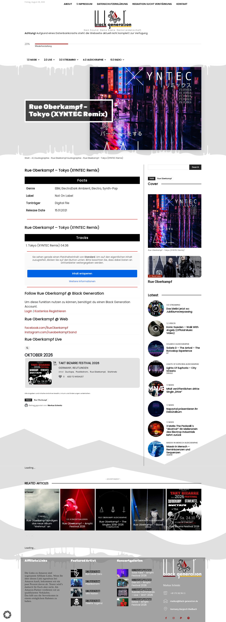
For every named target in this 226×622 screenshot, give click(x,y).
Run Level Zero (94, 574)
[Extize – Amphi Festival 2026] (122, 602)
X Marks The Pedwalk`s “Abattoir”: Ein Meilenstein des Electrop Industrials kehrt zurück (182, 430)
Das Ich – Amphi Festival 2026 (141, 584)
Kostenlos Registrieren (50, 311)
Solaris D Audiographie (177, 344)
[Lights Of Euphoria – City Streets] (156, 369)
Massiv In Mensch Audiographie (182, 443)
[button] (7, 614)
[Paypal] (181, 618)
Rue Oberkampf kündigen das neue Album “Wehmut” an (42, 523)
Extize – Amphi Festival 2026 (140, 603)
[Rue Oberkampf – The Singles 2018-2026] (113, 510)
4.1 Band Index (155, 276)
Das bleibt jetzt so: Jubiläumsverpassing (179, 310)
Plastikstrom (93, 584)
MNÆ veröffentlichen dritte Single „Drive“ (182, 390)
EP (167, 353)
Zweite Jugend (94, 603)
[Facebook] (166, 618)
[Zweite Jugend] (76, 602)
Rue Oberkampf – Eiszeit (148, 524)
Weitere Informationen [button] (82, 281)
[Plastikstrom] (76, 583)
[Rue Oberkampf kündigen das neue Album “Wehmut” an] (42, 510)
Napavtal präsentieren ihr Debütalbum (182, 410)
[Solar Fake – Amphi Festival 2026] (122, 573)
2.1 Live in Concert (184, 522)
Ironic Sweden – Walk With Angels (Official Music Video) (182, 330)
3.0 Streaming (173, 305)
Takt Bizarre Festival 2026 (184, 526)
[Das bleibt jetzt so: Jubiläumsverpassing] (156, 309)
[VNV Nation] (76, 592)
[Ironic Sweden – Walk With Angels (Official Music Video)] (156, 328)
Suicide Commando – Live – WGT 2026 (143, 593)
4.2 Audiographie (40, 158)
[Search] (27, 348)
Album (169, 455)
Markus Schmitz (55, 405)
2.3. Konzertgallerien (77, 519)
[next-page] (32, 536)
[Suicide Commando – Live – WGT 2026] (122, 592)
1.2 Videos (171, 323)
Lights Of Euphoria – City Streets (181, 369)
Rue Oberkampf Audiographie (66, 158)
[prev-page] (27, 536)
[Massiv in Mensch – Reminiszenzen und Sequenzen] (156, 449)
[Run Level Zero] (76, 573)
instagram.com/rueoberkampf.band (51, 332)
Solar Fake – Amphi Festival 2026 (143, 574)
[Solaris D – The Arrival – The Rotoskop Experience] (156, 349)
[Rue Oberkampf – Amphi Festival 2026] (77, 510)
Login (28, 311)
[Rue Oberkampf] (174, 266)
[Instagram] (173, 618)
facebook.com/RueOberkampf (46, 328)
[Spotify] (188, 618)
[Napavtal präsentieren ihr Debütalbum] (156, 409)
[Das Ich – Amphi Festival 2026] (122, 583)
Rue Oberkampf (40, 400)
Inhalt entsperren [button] (82, 273)
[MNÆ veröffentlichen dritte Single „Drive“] (156, 389)
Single (169, 373)
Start (27, 158)
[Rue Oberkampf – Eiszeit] (148, 510)
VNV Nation (92, 593)
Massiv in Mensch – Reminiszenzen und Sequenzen (178, 449)
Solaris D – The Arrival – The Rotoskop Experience (183, 349)
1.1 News (170, 385)
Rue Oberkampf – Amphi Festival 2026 (77, 525)
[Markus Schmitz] (27, 405)
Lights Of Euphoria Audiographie (182, 364)
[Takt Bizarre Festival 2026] (184, 510)
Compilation (112, 527)
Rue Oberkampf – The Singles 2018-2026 (112, 523)
